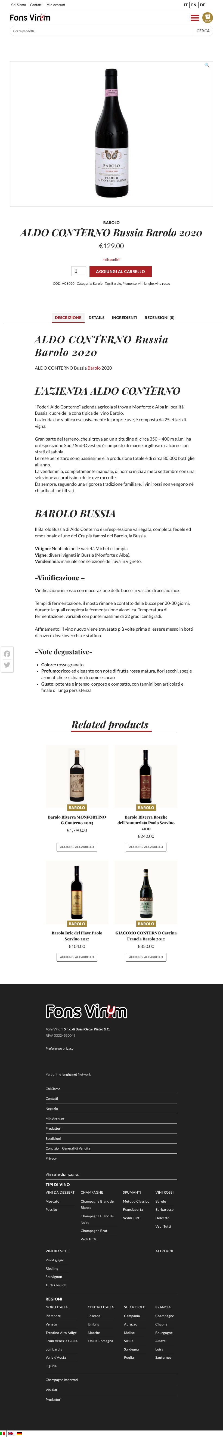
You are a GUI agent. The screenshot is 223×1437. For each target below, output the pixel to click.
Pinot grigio (55, 1260)
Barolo (98, 283)
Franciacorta (133, 1209)
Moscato (53, 1201)
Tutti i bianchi (56, 1285)
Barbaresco (165, 1209)
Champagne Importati (62, 1380)
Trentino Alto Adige (61, 1333)
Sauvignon (54, 1277)
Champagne (92, 1192)
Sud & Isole (134, 1307)
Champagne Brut (94, 1231)
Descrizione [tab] (68, 317)
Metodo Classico (136, 1201)
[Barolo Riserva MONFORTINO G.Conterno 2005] (77, 776)
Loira (159, 1349)
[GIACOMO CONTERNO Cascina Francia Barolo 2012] (146, 892)
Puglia (129, 1357)
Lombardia (54, 1349)
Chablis (161, 1324)
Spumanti (132, 1192)
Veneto (51, 1324)
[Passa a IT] (2, 1433)
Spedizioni (53, 1138)
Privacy (51, 1158)
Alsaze (160, 1341)
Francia (163, 1307)
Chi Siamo (18, 5)
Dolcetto (163, 1218)
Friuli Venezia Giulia (62, 1341)
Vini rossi (165, 1192)
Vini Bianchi (57, 1251)
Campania (132, 1316)
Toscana (94, 1316)
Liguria (51, 1366)
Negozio (52, 1109)
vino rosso (162, 283)
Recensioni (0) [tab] (159, 317)
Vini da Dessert (60, 1192)
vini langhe (146, 283)
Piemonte (129, 283)
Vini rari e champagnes (62, 1174)
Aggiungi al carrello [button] (77, 847)
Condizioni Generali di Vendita (68, 1148)
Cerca (203, 31)
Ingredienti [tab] (124, 317)
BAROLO (56, 513)
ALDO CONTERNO (135, 390)
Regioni (54, 1299)
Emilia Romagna (100, 1341)
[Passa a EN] (10, 1433)
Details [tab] (97, 317)
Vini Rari (52, 1390)
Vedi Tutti (88, 1239)
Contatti (36, 5)
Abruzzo (130, 1324)
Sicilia (129, 1341)
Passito (51, 1209)
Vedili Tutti (132, 1218)
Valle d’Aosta (56, 1357)
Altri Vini (164, 1251)
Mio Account (56, 5)
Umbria (94, 1324)
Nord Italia (57, 1307)
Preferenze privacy (59, 1048)
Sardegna (131, 1349)
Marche (94, 1333)
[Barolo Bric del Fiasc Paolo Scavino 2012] (77, 892)
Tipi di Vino (58, 1184)
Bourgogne (164, 1333)
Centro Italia (101, 1307)
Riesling (52, 1268)
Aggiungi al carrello (120, 271)
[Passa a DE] (19, 1433)
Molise (129, 1333)
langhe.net (69, 1074)
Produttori (53, 1128)
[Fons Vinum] (30, 19)
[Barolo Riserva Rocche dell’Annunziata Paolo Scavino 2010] (146, 776)
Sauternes (163, 1357)
